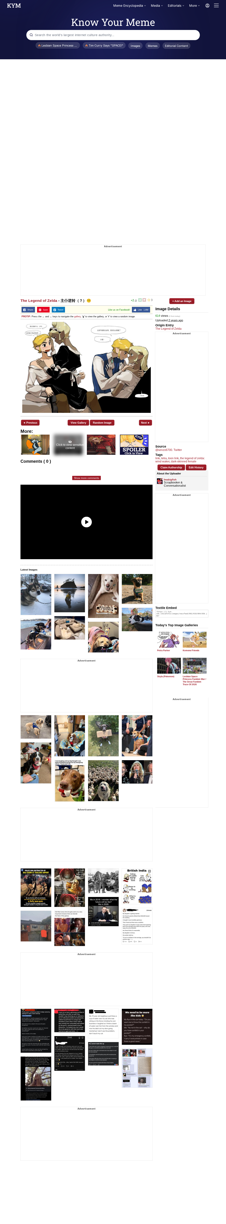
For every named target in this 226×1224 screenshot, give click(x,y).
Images (135, 46)
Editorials (174, 5)
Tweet (59, 310)
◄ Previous (30, 422)
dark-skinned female (183, 461)
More (193, 5)
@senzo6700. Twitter (168, 449)
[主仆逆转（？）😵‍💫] (86, 367)
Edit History (196, 467)
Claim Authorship (171, 467)
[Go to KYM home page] (14, 6)
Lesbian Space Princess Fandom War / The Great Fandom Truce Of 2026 (194, 680)
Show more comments (86, 478)
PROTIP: (26, 316)
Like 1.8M (142, 310)
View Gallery (78, 422)
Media (155, 5)
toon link (173, 458)
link (157, 458)
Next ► (145, 422)
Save (44, 310)
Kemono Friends (191, 650)
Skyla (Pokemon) (165, 676)
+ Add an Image (181, 301)
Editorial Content (176, 46)
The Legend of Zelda (38, 301)
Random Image (102, 422)
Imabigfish (170, 479)
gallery (77, 316)
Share (29, 310)
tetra (164, 458)
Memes (152, 46)
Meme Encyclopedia (128, 5)
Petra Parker (163, 650)
